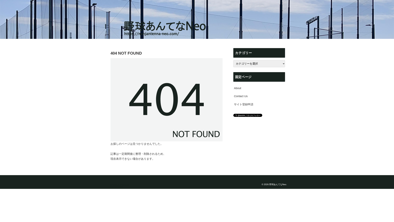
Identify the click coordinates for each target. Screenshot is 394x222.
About (237, 88)
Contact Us (241, 96)
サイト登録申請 (243, 104)
